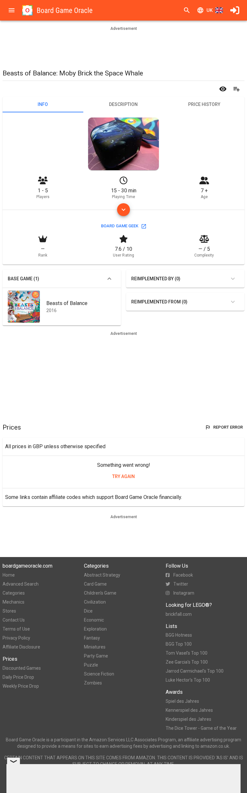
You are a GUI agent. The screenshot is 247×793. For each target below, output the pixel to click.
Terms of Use (16, 629)
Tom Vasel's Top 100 (186, 653)
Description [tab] (123, 104)
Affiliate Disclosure (21, 646)
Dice (88, 611)
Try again (123, 476)
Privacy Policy (16, 637)
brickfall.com (179, 614)
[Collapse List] (109, 278)
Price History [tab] (204, 104)
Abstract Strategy (102, 575)
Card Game (95, 584)
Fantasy (92, 637)
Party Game (96, 655)
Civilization (95, 602)
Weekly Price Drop (21, 686)
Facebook (183, 575)
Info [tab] (43, 104)
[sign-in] (234, 10)
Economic (94, 620)
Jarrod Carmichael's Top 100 (195, 671)
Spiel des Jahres (182, 701)
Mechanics (13, 602)
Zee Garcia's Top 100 (187, 662)
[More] (123, 209)
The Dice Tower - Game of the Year (201, 728)
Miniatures (94, 646)
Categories (14, 593)
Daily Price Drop (18, 677)
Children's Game (100, 593)
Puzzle (91, 664)
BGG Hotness (179, 635)
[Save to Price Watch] (222, 88)
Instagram (183, 593)
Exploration (95, 629)
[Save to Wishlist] (236, 88)
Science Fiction (99, 673)
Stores (9, 611)
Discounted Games (22, 668)
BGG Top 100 (179, 644)
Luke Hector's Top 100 (188, 680)
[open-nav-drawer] (11, 10)
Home (9, 575)
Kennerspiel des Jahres (189, 710)
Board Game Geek (119, 225)
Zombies (93, 682)
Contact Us (14, 620)
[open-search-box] (187, 10)
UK (209, 10)
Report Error (228, 427)
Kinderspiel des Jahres (188, 719)
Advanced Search (21, 584)
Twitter (180, 584)
